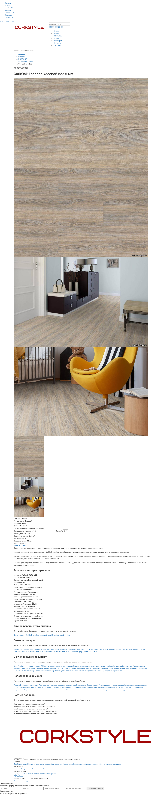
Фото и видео (37, 769)
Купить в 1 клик (19, 545)
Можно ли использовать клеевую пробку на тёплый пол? (36, 711)
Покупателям (26, 769)
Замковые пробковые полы (62, 764)
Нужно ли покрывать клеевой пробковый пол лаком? (34, 706)
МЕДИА (8, 10)
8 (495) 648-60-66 (35, 773)
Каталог (8, 3)
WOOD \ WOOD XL (25, 61)
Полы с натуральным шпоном (39, 764)
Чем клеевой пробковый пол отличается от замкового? (35, 713)
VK (15, 776)
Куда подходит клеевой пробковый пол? (29, 704)
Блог (45, 769)
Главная (21, 54)
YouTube (19, 776)
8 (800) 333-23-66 (7, 21)
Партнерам (9, 12)
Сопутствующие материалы (110, 764)
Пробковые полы (20, 764)
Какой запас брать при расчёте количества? (31, 709)
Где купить (9, 17)
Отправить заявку (96, 788)
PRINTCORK (23, 59)
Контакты (8, 15)
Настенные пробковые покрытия (86, 764)
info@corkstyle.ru (49, 773)
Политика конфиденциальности (26, 780)
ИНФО (7, 5)
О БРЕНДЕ (9, 7)
